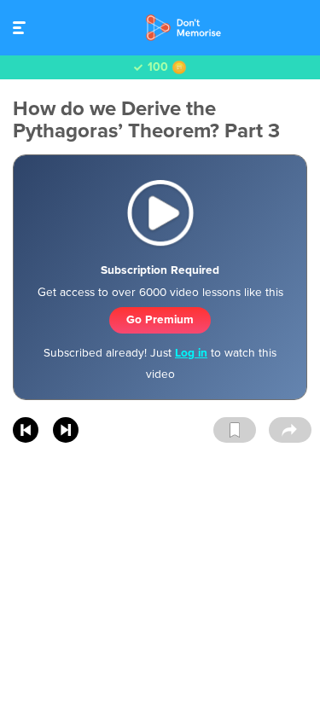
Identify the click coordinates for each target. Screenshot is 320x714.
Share (290, 431)
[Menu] (23, 27)
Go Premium (160, 319)
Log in (191, 352)
